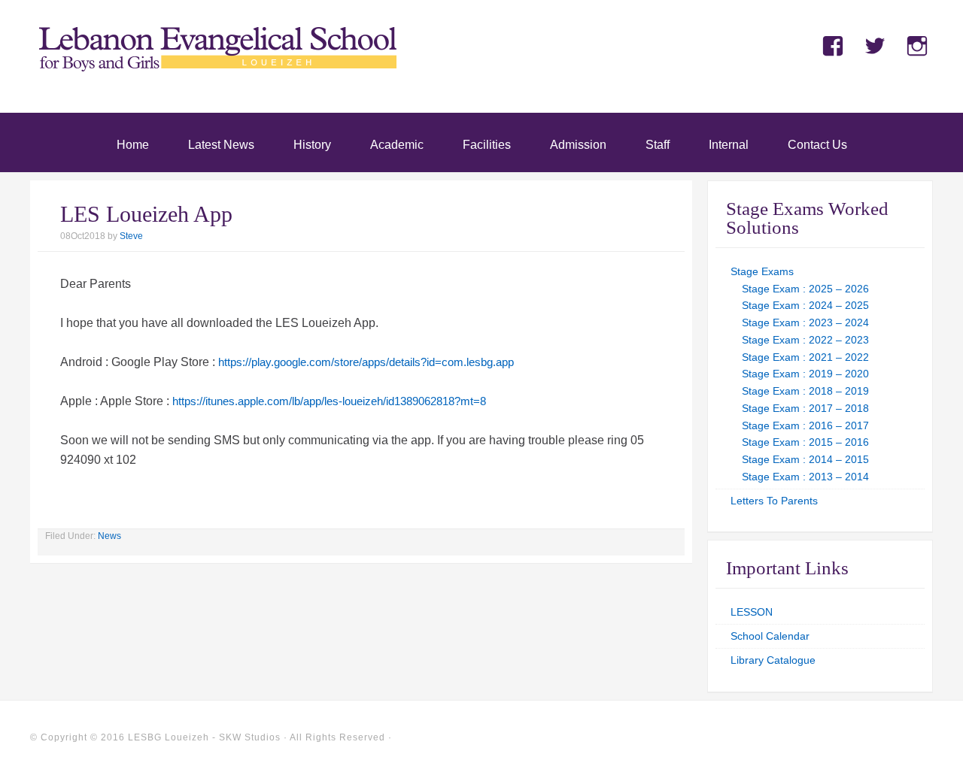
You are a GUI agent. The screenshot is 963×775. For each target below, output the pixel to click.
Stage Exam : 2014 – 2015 (805, 459)
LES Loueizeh (218, 69)
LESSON (752, 612)
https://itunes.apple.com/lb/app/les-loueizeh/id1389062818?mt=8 (329, 401)
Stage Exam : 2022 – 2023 (805, 340)
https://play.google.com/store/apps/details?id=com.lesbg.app (366, 362)
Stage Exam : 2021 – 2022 (805, 357)
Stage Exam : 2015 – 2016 (805, 442)
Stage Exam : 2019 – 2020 (805, 374)
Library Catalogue (773, 660)
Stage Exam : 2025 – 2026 (805, 289)
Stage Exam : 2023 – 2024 (805, 322)
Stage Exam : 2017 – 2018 (805, 408)
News (109, 536)
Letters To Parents (774, 501)
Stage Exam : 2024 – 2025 (805, 305)
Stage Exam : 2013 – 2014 (805, 477)
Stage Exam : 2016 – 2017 (805, 425)
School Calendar (770, 636)
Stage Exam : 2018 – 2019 (805, 391)
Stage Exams (762, 271)
